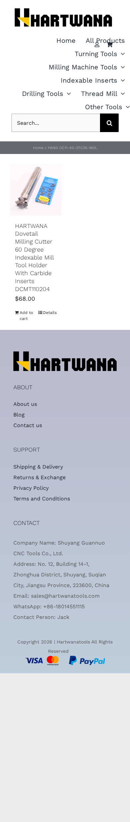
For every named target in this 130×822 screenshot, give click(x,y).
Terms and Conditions (41, 498)
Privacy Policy (31, 488)
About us (25, 404)
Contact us (27, 425)
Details (50, 312)
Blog (19, 414)
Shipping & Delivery (38, 467)
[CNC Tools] (63, 3)
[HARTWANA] (65, 354)
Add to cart (26, 315)
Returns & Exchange (39, 477)
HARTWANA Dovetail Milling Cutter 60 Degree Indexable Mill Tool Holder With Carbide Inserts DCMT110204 (34, 257)
